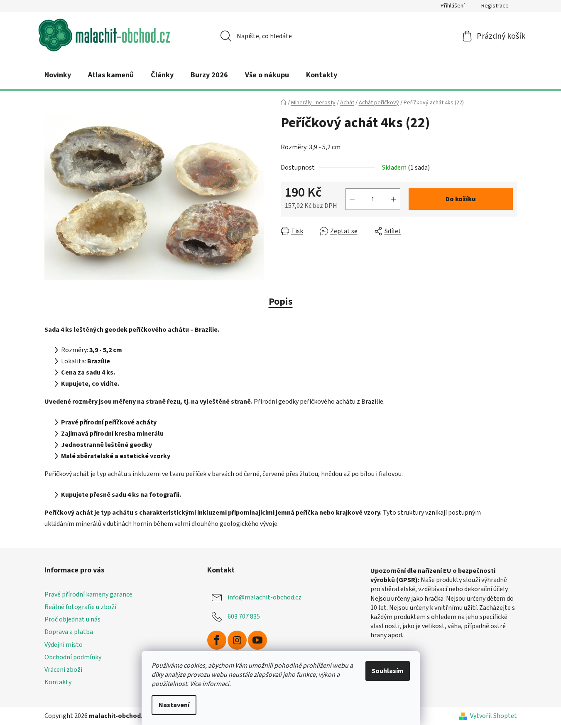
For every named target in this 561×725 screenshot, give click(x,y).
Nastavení (174, 705)
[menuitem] (57, 75)
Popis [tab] (281, 301)
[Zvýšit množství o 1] (393, 199)
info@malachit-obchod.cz (264, 597)
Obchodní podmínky (72, 657)
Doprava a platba (68, 631)
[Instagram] (237, 640)
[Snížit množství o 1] (352, 199)
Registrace (495, 6)
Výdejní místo (63, 644)
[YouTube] (257, 640)
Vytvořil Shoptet (493, 715)
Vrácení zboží (63, 669)
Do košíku (461, 199)
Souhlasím (388, 671)
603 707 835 (244, 616)
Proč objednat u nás (72, 619)
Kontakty (57, 682)
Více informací (209, 683)
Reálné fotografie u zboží (80, 607)
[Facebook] (216, 640)
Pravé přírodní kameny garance (88, 594)
